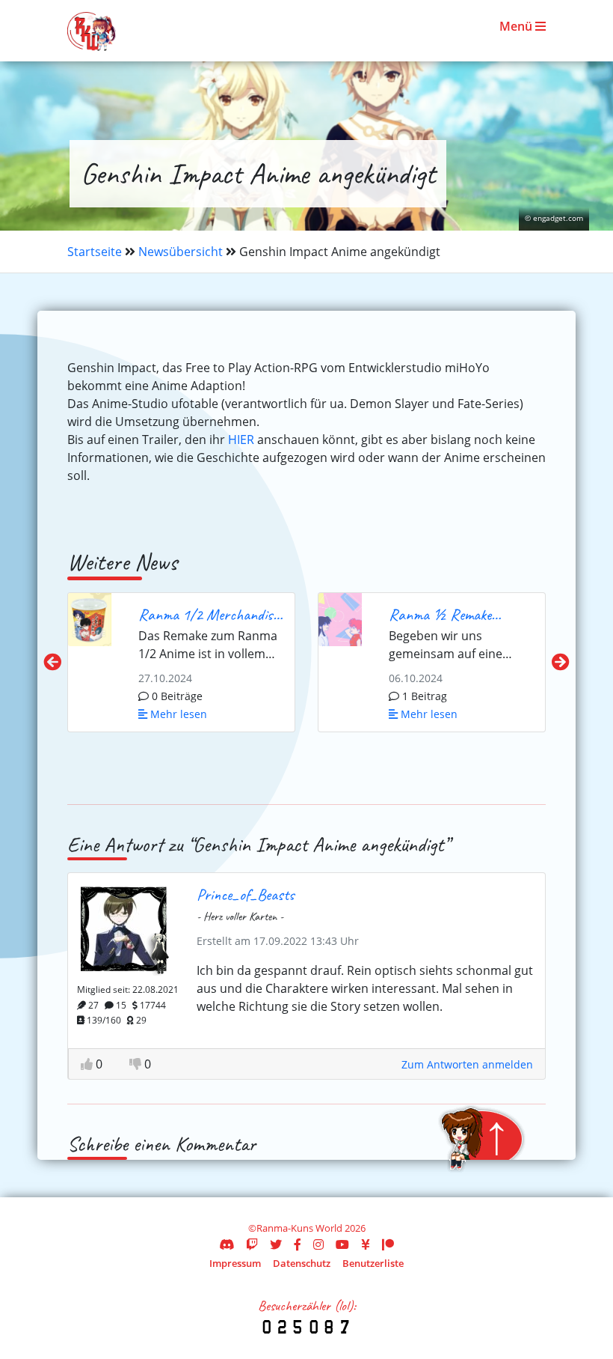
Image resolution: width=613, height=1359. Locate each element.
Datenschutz (301, 1263)
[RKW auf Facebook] (297, 1244)
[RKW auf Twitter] (276, 1244)
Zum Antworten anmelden (467, 1064)
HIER (241, 439)
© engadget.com (554, 218)
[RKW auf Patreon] (388, 1244)
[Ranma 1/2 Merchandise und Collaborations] (89, 617)
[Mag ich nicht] (136, 1064)
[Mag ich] (88, 1064)
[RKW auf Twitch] (252, 1244)
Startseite (94, 251)
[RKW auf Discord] (226, 1244)
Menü (517, 26)
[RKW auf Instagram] (318, 1244)
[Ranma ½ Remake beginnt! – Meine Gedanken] (340, 617)
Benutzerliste (373, 1263)
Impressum (235, 1263)
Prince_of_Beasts (246, 894)
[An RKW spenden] (365, 1244)
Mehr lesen (177, 714)
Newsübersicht (180, 251)
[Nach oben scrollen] (481, 1138)
